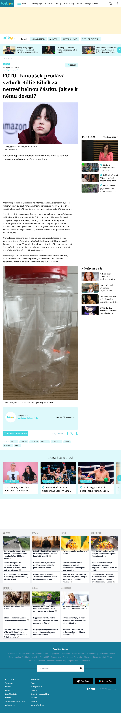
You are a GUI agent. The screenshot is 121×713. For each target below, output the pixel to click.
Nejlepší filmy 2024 (26, 654)
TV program (54, 654)
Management (35, 679)
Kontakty (34, 690)
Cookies (8, 698)
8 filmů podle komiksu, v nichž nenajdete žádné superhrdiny (15, 619)
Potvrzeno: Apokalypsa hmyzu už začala (75, 552)
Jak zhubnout (11, 654)
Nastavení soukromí (37, 705)
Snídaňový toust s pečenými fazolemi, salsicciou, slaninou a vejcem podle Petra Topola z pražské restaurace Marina (103, 578)
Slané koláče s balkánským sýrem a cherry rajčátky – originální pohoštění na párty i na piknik (104, 566)
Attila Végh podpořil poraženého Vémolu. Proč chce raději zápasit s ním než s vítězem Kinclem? (94, 489)
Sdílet (71, 65)
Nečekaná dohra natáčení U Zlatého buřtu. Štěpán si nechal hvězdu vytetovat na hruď (45, 576)
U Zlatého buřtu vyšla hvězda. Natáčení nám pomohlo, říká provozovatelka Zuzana (44, 565)
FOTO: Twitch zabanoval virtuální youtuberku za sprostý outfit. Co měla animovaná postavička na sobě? (108, 311)
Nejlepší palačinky (70, 661)
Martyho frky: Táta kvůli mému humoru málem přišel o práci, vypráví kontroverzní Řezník (44, 608)
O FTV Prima (9, 679)
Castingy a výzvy (36, 687)
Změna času (65, 654)
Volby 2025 (44, 657)
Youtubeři (49, 3)
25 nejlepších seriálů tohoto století (14, 607)
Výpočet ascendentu (37, 661)
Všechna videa (110, 137)
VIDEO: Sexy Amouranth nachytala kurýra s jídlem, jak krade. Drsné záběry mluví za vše (108, 277)
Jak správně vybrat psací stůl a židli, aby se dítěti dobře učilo (74, 607)
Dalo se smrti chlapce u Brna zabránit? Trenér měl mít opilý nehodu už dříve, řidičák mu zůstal (15, 555)
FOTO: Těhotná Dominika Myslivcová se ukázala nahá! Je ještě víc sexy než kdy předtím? (109, 288)
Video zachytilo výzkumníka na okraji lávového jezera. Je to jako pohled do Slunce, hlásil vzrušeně (75, 578)
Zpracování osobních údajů (40, 694)
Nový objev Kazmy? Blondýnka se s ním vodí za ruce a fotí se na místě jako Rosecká (45, 632)
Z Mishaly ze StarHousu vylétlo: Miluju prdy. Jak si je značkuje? (67, 49)
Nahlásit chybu (10, 705)
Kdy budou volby (92, 654)
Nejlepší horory (42, 654)
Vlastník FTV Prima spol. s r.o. (15, 701)
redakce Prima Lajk (10, 70)
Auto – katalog (15, 657)
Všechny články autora (64, 417)
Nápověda (34, 698)
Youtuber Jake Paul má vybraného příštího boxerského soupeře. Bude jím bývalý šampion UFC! (109, 299)
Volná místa (9, 683)
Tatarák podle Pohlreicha (72, 657)
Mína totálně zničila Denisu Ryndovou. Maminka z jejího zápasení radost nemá (107, 50)
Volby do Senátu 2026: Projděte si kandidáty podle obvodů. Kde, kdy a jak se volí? (16, 576)
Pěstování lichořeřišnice (102, 657)
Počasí (81, 654)
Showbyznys (37, 3)
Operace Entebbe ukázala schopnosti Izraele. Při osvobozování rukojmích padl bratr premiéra (74, 566)
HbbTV (7, 690)
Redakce (34, 701)
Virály (58, 3)
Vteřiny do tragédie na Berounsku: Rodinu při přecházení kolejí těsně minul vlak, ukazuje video (15, 566)
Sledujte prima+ (91, 3)
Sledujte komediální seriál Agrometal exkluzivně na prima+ (107, 170)
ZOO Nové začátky (107, 654)
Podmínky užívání (11, 694)
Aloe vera (87, 657)
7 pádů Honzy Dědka (30, 657)
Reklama (8, 687)
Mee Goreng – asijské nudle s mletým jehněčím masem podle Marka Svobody (104, 553)
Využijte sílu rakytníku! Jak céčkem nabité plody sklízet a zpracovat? (74, 632)
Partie (74, 654)
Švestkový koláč (86, 661)
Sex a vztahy (69, 3)
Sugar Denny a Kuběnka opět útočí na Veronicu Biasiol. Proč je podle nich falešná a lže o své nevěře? (18, 489)
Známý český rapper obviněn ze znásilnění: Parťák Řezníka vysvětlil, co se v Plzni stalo (27, 50)
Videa (79, 3)
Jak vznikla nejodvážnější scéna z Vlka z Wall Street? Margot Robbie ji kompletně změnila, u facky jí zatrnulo (16, 633)
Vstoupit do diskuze (17, 433)
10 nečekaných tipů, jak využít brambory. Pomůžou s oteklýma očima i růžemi (74, 620)
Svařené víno (56, 657)
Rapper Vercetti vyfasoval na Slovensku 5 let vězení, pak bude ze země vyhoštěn (45, 620)
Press (33, 683)
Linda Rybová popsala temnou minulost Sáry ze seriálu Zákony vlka (108, 189)
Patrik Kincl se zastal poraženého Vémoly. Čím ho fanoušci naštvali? (57, 489)
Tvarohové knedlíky (54, 661)
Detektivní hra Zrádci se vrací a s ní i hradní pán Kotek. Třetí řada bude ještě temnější (45, 553)
